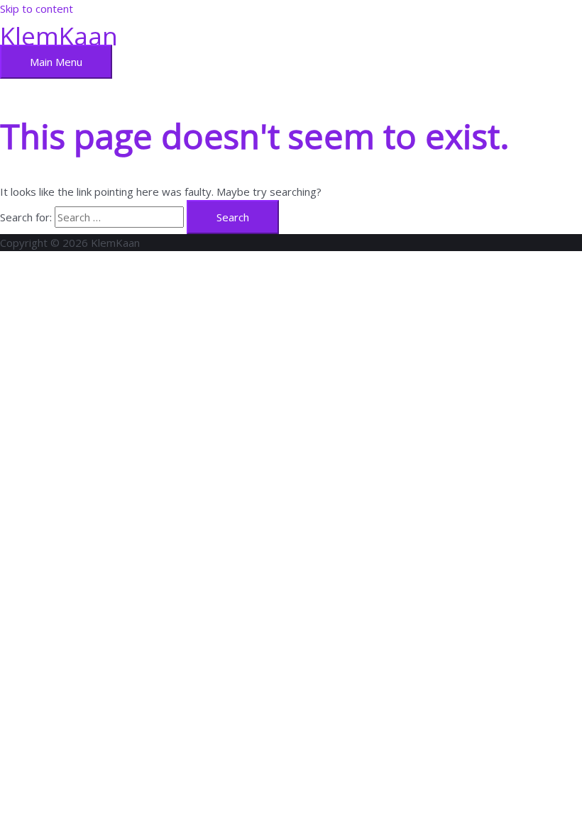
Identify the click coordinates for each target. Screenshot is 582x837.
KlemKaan (59, 35)
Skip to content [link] (36, 8)
